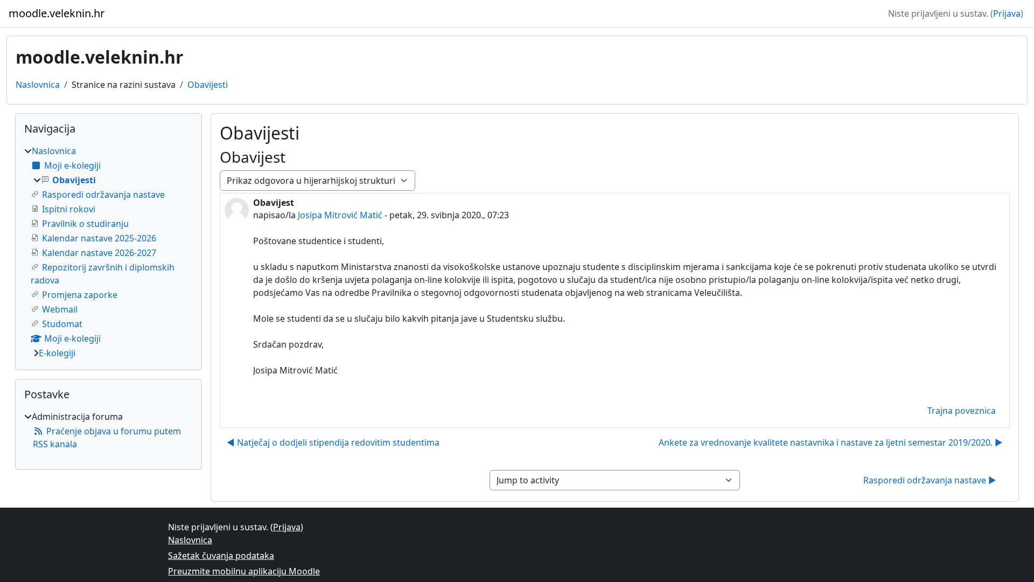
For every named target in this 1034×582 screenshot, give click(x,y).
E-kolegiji (57, 353)
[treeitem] (108, 251)
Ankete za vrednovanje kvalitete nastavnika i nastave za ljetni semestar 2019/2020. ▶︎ (831, 442)
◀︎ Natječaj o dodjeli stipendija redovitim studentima (333, 442)
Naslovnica (38, 85)
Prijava (1007, 13)
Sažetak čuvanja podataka (221, 556)
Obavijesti (207, 85)
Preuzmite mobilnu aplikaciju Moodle (244, 571)
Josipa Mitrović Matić (340, 215)
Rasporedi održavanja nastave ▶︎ (929, 480)
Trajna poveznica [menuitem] (961, 411)
